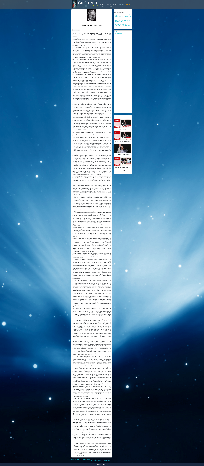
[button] (124, 129)
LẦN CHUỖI (102, 4)
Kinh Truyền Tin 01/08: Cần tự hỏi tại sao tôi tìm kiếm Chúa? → (100, 460)
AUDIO (128, 2)
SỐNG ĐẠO (115, 4)
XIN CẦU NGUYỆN (103, 6)
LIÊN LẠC (111, 6)
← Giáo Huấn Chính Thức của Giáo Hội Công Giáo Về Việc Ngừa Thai (84, 459)
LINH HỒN (109, 4)
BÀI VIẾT (92, 22)
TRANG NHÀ (102, 2)
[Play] (123, 123)
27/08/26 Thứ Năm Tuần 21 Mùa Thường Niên (123, 19)
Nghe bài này (76, 30)
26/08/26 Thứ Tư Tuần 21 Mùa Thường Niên (122, 20)
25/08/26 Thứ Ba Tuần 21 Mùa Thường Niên (122, 21)
